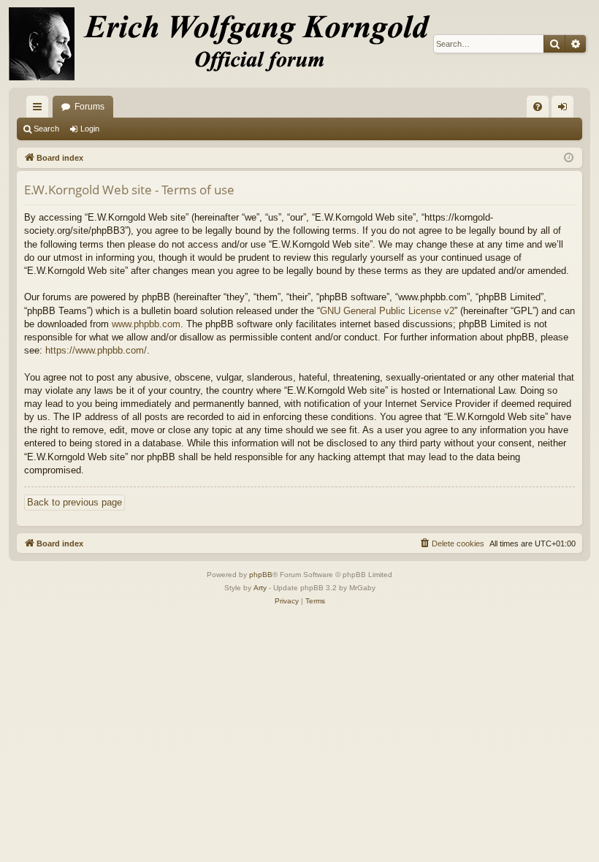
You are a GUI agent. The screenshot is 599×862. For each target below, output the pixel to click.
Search (46, 128)
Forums (89, 107)
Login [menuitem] (565, 110)
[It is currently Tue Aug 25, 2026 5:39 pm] (568, 158)
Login (89, 128)
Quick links (40, 110)
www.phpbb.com (146, 324)
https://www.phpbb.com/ (96, 350)
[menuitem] (538, 107)
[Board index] (228, 44)
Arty (260, 588)
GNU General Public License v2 (387, 310)
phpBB (260, 575)
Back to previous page (74, 502)
